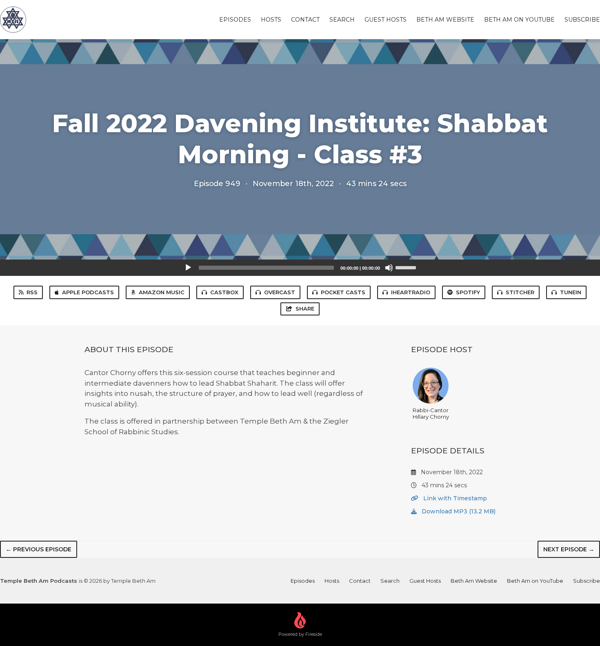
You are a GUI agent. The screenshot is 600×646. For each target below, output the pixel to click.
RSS (32, 292)
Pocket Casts (343, 292)
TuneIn (570, 292)
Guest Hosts (385, 19)
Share (305, 308)
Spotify (468, 292)
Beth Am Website (445, 19)
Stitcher (520, 292)
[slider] (407, 267)
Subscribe (582, 19)
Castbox (224, 292)
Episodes (235, 19)
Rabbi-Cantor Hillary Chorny (431, 413)
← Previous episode (38, 549)
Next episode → (568, 549)
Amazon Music (161, 292)
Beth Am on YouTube (519, 19)
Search (342, 19)
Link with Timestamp (454, 498)
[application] (300, 268)
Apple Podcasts (88, 292)
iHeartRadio (410, 292)
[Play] (188, 268)
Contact (305, 19)
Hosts (271, 19)
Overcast (279, 292)
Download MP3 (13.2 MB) (458, 511)
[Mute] (389, 268)
